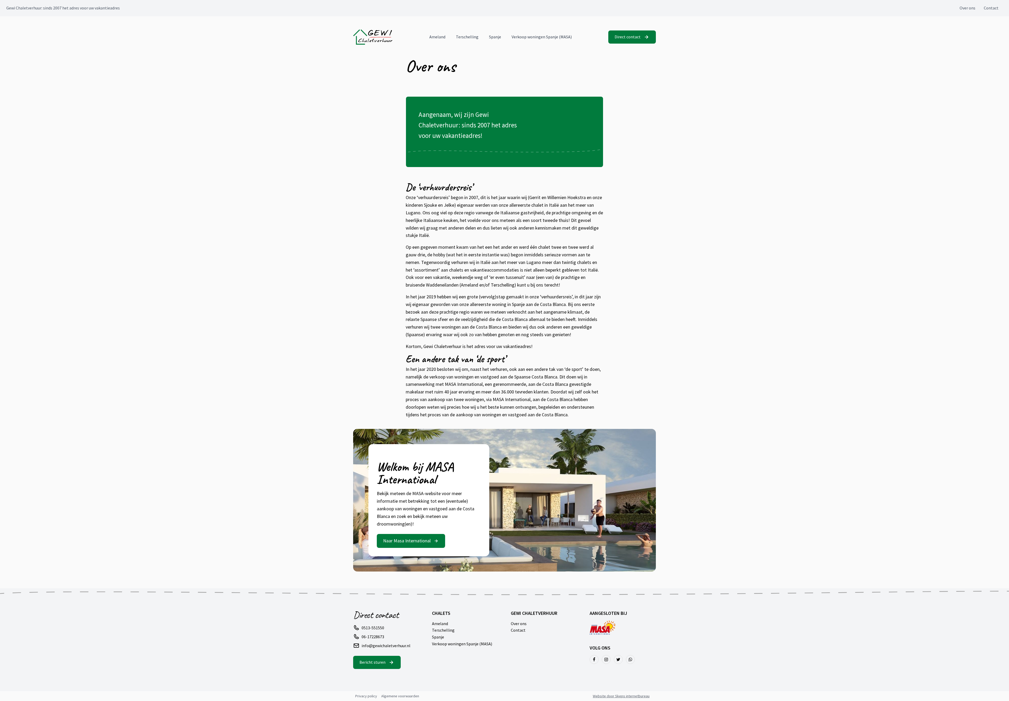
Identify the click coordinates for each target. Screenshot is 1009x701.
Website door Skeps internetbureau (621, 696)
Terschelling (467, 36)
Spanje (495, 36)
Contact (991, 8)
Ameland (437, 36)
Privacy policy (366, 696)
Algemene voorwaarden (400, 696)
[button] (632, 37)
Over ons (967, 8)
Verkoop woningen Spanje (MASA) (542, 36)
